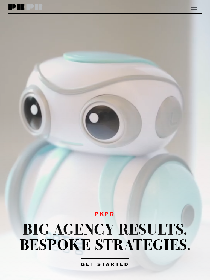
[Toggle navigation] (194, 7)
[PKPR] (25, 7)
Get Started (105, 264)
